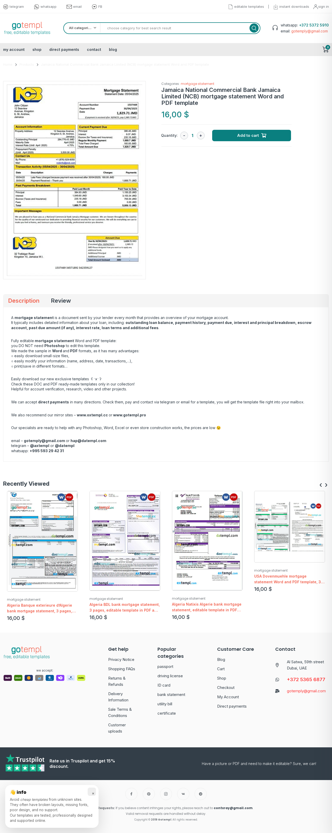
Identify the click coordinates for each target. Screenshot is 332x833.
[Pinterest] (149, 794)
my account (14, 49)
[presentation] (320, 485)
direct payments (64, 49)
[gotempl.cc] (27, 28)
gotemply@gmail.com (44, 440)
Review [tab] (61, 300)
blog (113, 49)
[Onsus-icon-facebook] (131, 794)
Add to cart (248, 135)
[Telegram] (201, 794)
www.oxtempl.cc (92, 415)
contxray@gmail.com (233, 808)
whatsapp (48, 6)
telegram (17, 6)
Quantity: (169, 135)
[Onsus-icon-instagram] (166, 794)
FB (100, 6)
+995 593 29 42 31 (47, 451)
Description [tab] (23, 300)
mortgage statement (197, 84)
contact (94, 49)
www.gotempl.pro (129, 415)
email (77, 6)
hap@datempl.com (88, 440)
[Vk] (183, 794)
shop (37, 49)
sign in (323, 6)
